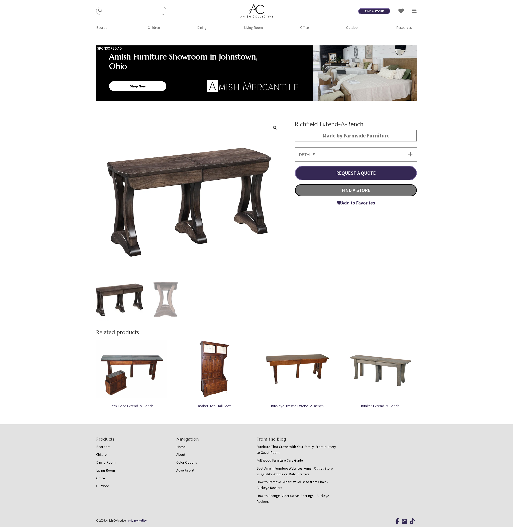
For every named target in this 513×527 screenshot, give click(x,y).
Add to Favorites (358, 202)
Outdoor (352, 27)
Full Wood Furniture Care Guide (279, 460)
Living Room (253, 27)
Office (304, 27)
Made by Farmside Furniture (356, 135)
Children (154, 27)
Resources (404, 27)
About (180, 454)
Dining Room (106, 462)
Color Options (186, 462)
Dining (202, 27)
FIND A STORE (374, 11)
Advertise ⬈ (185, 470)
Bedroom (103, 27)
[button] (275, 127)
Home (181, 446)
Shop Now (138, 86)
